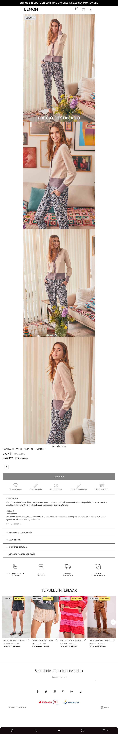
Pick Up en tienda (41, 574)
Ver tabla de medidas (79, 489)
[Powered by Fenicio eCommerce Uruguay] (105, 707)
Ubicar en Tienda (102, 489)
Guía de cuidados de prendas (15, 574)
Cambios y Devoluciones (98, 574)
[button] (35, 730)
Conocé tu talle (36, 489)
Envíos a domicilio (68, 574)
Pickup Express (15, 489)
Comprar (59, 476)
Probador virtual (56, 489)
